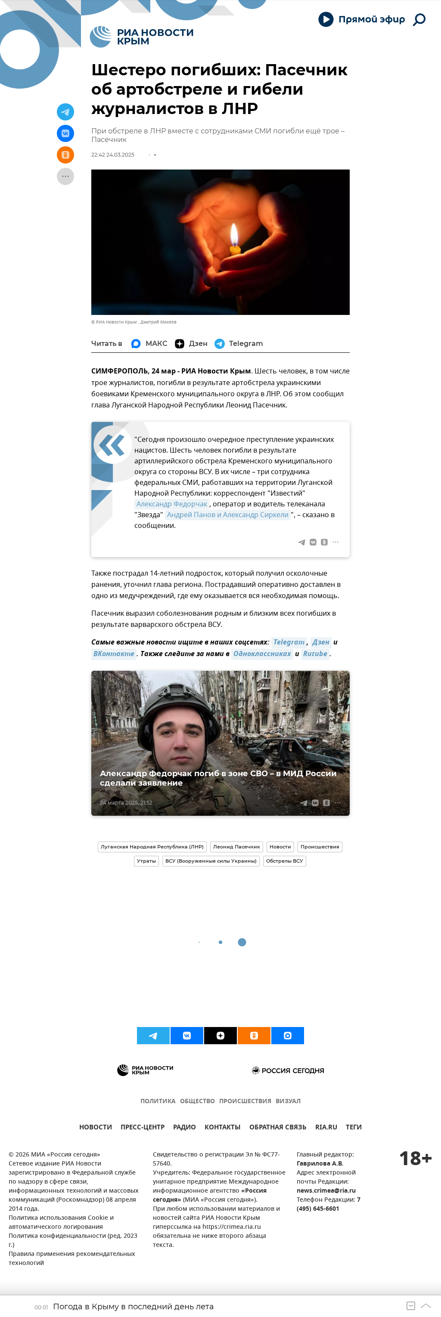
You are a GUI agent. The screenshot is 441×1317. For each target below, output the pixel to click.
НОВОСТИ (95, 1128)
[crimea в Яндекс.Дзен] (220, 1035)
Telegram (288, 642)
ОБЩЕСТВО (197, 1102)
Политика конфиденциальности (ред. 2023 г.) (73, 1240)
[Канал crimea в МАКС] (287, 1035)
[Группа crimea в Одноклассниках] (254, 1035)
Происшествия (320, 847)
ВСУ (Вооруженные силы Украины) (211, 861)
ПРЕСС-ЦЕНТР (143, 1128)
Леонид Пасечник (236, 847)
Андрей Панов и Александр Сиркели (228, 515)
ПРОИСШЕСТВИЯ (245, 1102)
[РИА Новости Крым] (141, 37)
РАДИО (184, 1128)
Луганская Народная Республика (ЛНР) (152, 847)
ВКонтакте (113, 654)
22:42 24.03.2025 (112, 154)
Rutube (315, 654)
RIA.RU (326, 1128)
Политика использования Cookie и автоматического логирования (61, 1222)
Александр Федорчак (172, 504)
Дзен (321, 642)
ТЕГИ (354, 1128)
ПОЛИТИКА (158, 1102)
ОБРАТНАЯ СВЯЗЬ (278, 1128)
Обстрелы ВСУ (284, 861)
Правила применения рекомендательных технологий (72, 1258)
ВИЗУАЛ (288, 1102)
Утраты (146, 861)
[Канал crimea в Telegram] (153, 1035)
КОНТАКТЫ (223, 1128)
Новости (280, 847)
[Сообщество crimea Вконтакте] (187, 1035)
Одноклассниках (262, 654)
